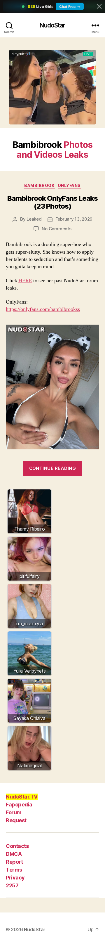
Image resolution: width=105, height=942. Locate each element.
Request (16, 820)
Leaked (34, 219)
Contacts (17, 846)
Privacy (15, 878)
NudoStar (52, 25)
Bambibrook (39, 185)
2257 (12, 885)
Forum (14, 812)
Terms (14, 870)
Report (14, 862)
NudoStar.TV (22, 797)
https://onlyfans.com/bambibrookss (43, 309)
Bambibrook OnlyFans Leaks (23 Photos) (52, 202)
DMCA (14, 854)
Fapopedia (19, 804)
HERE (25, 280)
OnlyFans (69, 185)
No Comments (56, 228)
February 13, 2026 (74, 219)
